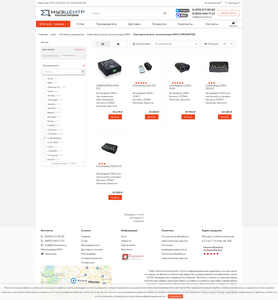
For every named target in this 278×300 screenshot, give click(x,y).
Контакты (212, 24)
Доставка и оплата (91, 249)
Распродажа (88, 253)
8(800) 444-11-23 (54, 240)
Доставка (134, 24)
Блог (124, 236)
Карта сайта (128, 245)
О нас (84, 240)
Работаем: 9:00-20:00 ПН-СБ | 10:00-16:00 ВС (62, 2)
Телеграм (50, 253)
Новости (126, 240)
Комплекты (185, 24)
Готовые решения (91, 258)
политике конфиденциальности (147, 296)
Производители (106, 24)
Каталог (53, 24)
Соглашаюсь (175, 296)
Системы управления (71, 34)
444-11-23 (203, 13)
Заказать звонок (229, 13)
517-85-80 (203, 9)
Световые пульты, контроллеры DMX (108, 34)
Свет (53, 34)
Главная (43, 34)
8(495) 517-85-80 (54, 236)
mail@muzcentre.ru (202, 17)
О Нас (80, 24)
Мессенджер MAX (51, 249)
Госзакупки (159, 24)
